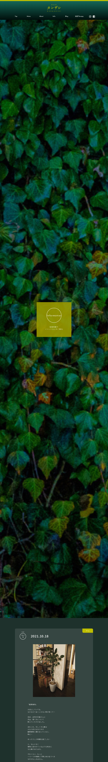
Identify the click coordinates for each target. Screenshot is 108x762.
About (41, 16)
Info (54, 16)
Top (16, 16)
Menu (29, 16)
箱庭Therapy (79, 16)
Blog (66, 16)
